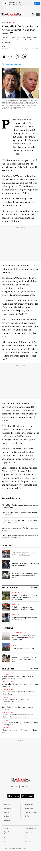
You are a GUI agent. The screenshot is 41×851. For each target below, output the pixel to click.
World (12, 22)
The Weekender (31, 812)
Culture (7, 820)
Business (7, 808)
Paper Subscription (30, 828)
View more (34, 587)
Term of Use (28, 842)
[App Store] (13, 796)
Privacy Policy (29, 832)
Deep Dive (29, 804)
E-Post (27, 816)
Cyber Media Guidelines (8, 833)
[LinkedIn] (12, 786)
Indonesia (7, 804)
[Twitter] (23, 786)
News (4, 22)
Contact (6, 838)
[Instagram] (16, 786)
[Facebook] (19, 786)
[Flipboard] (27, 786)
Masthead (7, 828)
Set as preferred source (13, 64)
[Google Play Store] (27, 796)
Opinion (7, 816)
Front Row (29, 808)
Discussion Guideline (28, 837)
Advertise (7, 842)
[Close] (1, 3)
